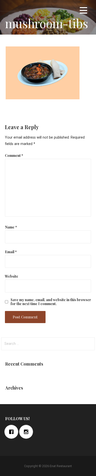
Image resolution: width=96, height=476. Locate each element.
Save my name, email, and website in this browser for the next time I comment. (51, 302)
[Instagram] (27, 432)
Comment (14, 155)
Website (11, 276)
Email (11, 251)
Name (11, 227)
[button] (83, 11)
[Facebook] (12, 432)
